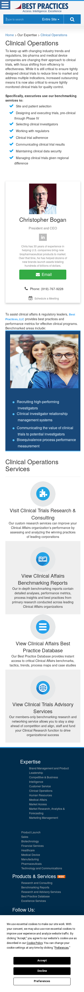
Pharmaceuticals (31, 864)
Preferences (42, 981)
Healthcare (28, 850)
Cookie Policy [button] (35, 943)
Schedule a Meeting (46, 298)
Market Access (38, 804)
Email (47, 274)
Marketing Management (43, 817)
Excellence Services (33, 901)
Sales (24, 837)
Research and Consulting (36, 883)
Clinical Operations (54, 35)
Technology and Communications (41, 868)
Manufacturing (30, 859)
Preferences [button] (62, 947)
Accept (42, 960)
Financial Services (32, 846)
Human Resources (40, 795)
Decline (42, 970)
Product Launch (31, 832)
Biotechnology (30, 841)
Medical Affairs (38, 799)
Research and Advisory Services (41, 892)
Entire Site (49, 19)
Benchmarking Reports (35, 887)
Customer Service (40, 786)
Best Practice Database (35, 896)
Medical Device (30, 855)
